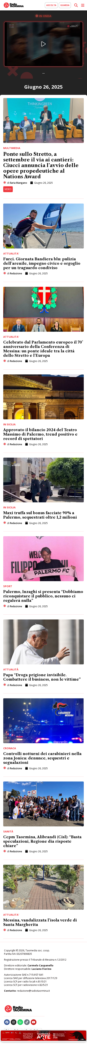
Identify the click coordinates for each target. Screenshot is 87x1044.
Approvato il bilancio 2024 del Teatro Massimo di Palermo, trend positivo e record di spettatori (40, 434)
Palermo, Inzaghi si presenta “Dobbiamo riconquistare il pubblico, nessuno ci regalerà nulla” (43, 596)
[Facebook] (7, 1022)
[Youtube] (33, 1022)
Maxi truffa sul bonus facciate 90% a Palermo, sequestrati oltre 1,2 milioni (40, 515)
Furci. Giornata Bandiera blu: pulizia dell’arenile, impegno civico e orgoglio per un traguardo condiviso (41, 263)
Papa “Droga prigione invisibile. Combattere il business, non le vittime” (42, 677)
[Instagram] (13, 1022)
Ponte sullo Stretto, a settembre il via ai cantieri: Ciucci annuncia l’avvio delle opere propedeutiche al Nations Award (41, 165)
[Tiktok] (27, 1022)
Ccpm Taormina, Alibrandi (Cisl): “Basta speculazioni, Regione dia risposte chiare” (42, 841)
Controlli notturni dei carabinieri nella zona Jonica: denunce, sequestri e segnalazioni (42, 758)
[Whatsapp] (20, 1022)
